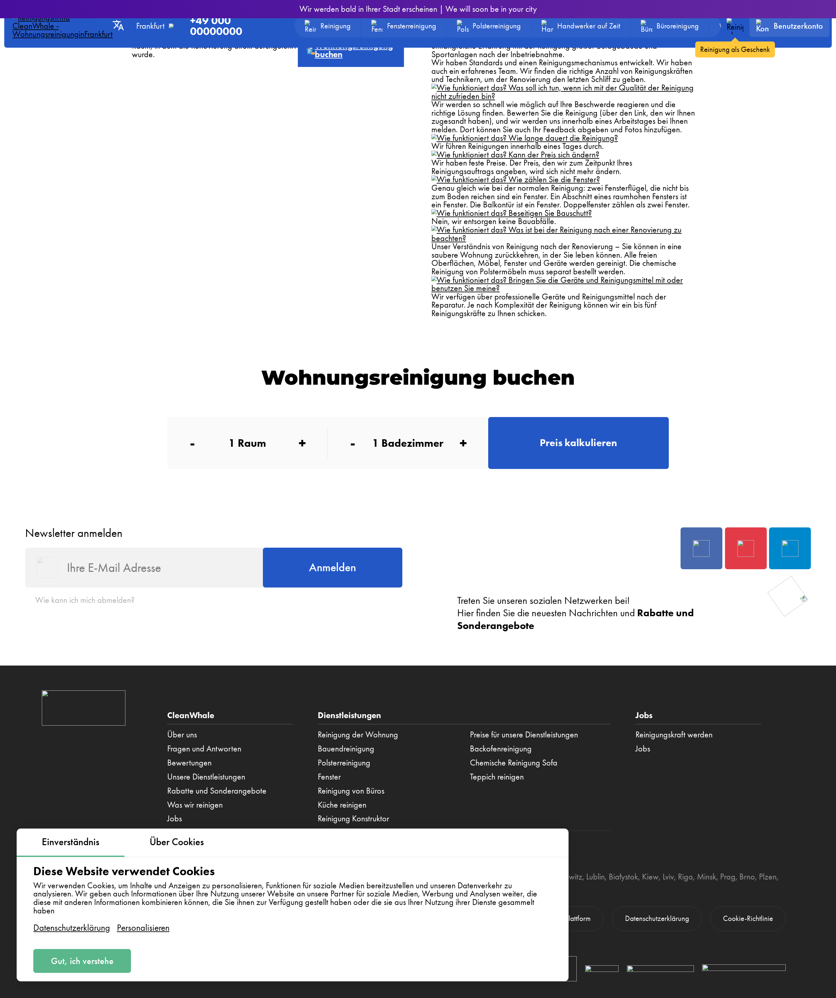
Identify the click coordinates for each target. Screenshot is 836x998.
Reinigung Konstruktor (353, 818)
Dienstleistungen (349, 715)
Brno (747, 876)
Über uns (182, 734)
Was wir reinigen (195, 804)
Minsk (706, 876)
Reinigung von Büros (351, 790)
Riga (685, 876)
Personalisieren (143, 927)
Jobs (174, 818)
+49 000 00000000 (216, 26)
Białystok (623, 876)
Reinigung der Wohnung (358, 734)
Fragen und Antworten (204, 748)
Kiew (650, 876)
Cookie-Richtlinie (748, 918)
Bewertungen (189, 762)
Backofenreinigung (501, 748)
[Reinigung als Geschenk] (735, 26)
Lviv (668, 876)
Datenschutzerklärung (71, 927)
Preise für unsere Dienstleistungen (524, 734)
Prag (727, 876)
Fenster (329, 776)
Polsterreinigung (344, 762)
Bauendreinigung (346, 748)
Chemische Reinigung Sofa (513, 762)
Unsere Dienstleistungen (206, 776)
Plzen (768, 876)
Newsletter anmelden (73, 533)
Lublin (595, 876)
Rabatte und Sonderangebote (216, 790)
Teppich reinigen (497, 776)
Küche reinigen (342, 804)
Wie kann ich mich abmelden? (85, 600)
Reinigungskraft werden (674, 734)
